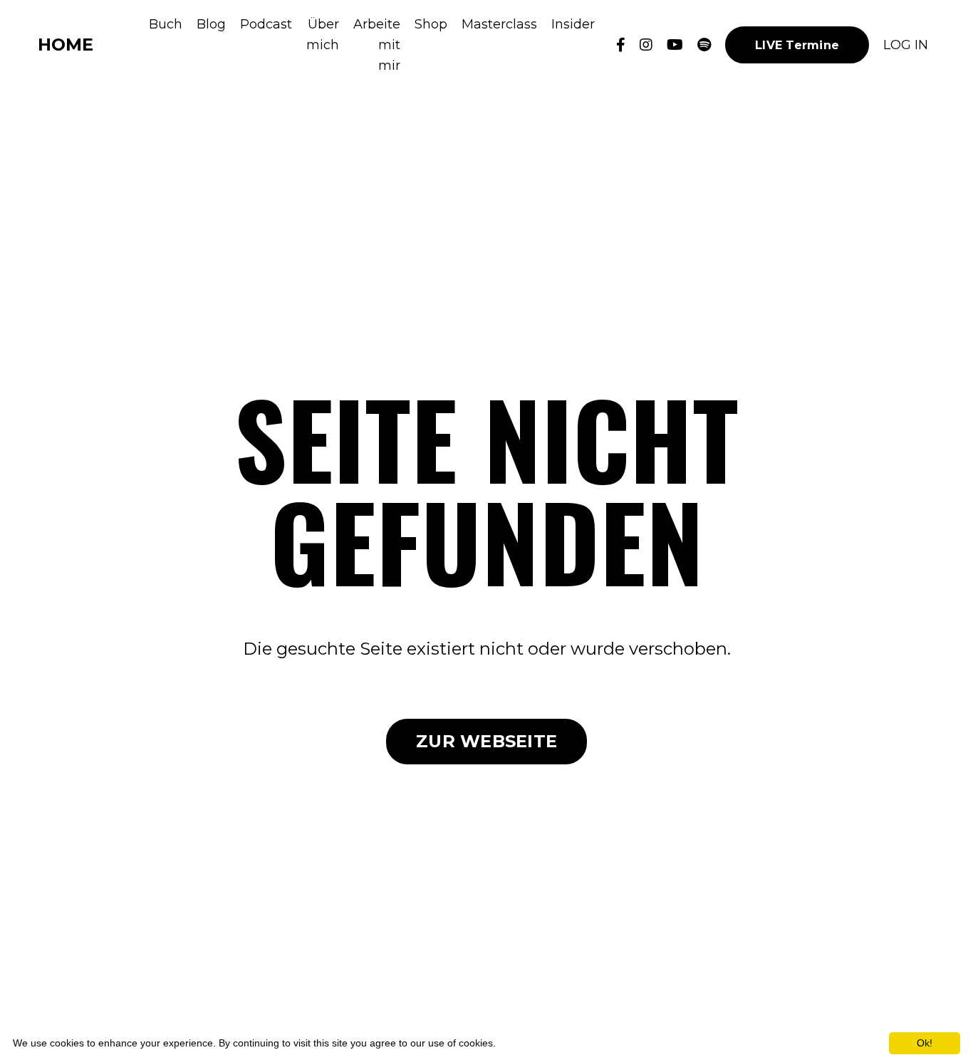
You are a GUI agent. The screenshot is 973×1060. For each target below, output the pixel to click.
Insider (573, 24)
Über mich (322, 34)
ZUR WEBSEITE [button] (486, 741)
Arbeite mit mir (376, 44)
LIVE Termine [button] (797, 45)
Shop (431, 24)
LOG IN (905, 45)
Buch (165, 24)
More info (520, 1043)
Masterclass (499, 24)
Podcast (266, 24)
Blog (211, 24)
